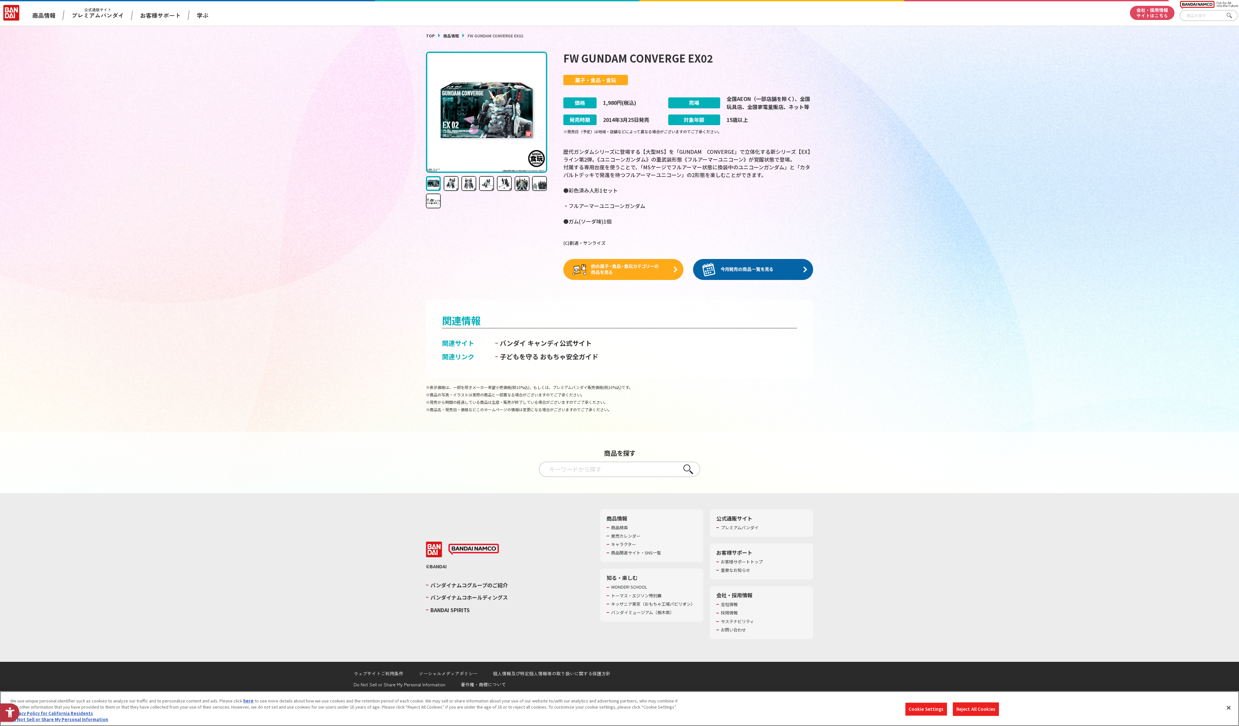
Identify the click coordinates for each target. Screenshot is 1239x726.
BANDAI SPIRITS (450, 609)
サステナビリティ (737, 621)
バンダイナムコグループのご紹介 (469, 585)
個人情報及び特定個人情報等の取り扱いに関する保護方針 (551, 673)
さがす (1233, 15)
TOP (430, 35)
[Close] (1229, 708)
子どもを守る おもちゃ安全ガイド (549, 356)
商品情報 (451, 35)
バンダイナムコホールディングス (469, 597)
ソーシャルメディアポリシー (448, 673)
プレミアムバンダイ (740, 528)
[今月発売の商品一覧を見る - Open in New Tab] (753, 269)
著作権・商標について (483, 684)
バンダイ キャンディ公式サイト (546, 343)
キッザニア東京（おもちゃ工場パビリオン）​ (653, 604)
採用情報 (729, 613)
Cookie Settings (926, 709)
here (248, 701)
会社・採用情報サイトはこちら (1152, 13)
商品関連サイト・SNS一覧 (636, 553)
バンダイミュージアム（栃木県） (642, 612)
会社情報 (729, 604)
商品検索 (619, 528)
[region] (619, 708)
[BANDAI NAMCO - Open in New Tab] (473, 549)
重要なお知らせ (735, 570)
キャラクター (623, 544)
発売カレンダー (625, 536)
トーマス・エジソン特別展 (636, 596)
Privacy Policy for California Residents (51, 713)
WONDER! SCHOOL (629, 587)
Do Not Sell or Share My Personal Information (399, 684)
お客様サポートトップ (742, 562)
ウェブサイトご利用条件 (378, 673)
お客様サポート (160, 15)
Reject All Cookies (975, 709)
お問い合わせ (733, 630)
